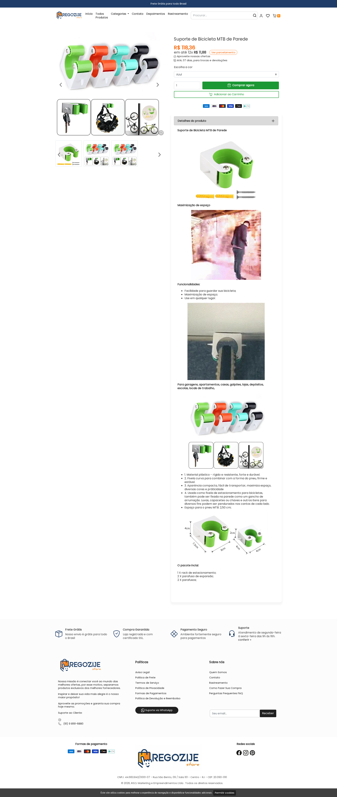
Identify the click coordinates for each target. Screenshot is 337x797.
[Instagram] (245, 753)
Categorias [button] (119, 14)
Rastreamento (178, 14)
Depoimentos (155, 14)
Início (89, 14)
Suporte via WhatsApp (159, 710)
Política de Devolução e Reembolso (157, 698)
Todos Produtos (101, 15)
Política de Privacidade (149, 688)
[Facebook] (239, 753)
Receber (268, 713)
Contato (137, 14)
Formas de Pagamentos (150, 693)
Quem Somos (218, 672)
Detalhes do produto (192, 121)
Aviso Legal (142, 672)
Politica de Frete (145, 677)
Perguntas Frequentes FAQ (226, 693)
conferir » (244, 640)
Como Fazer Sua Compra (225, 688)
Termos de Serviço (147, 683)
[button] (261, 16)
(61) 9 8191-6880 (73, 723)
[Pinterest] (252, 753)
